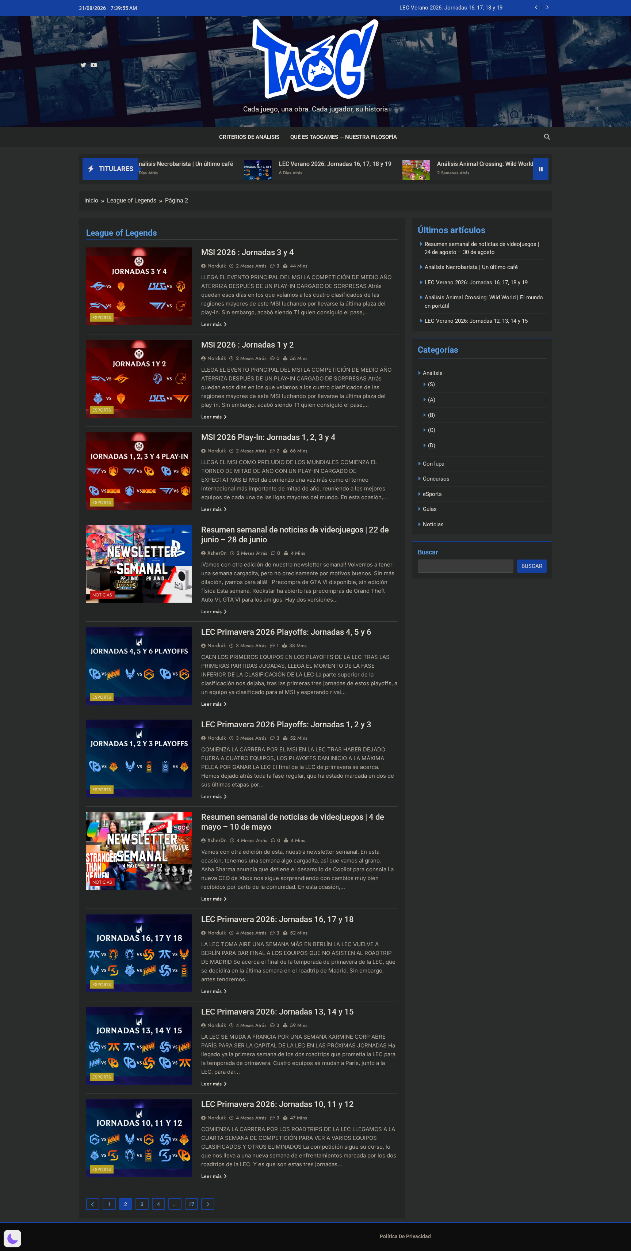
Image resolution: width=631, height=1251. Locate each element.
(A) (431, 400)
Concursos (436, 478)
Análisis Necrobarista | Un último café (471, 267)
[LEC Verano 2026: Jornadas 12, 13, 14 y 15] (517, 173)
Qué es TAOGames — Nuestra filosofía (343, 137)
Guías (430, 509)
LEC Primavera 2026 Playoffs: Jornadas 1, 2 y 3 (286, 724)
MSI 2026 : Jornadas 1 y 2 (247, 344)
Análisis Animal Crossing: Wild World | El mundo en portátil (416, 163)
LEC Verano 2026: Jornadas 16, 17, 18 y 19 (450, 8)
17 (191, 1204)
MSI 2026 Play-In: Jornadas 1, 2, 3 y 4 (268, 437)
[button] (12, 1238)
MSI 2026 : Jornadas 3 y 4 (247, 252)
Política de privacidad (405, 1236)
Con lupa (433, 463)
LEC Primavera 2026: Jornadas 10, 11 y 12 (277, 1104)
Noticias (102, 595)
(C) (431, 430)
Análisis (433, 373)
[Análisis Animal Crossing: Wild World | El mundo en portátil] (318, 173)
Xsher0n (217, 553)
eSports (101, 317)
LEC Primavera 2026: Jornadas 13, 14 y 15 (277, 1011)
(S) (431, 384)
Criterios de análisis (249, 137)
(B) (431, 415)
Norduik (216, 265)
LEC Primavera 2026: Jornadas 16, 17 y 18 (277, 919)
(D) (431, 445)
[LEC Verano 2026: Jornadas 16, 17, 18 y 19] (160, 173)
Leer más (211, 324)
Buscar (428, 552)
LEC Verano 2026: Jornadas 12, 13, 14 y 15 (476, 321)
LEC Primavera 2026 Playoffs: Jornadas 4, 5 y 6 (286, 632)
